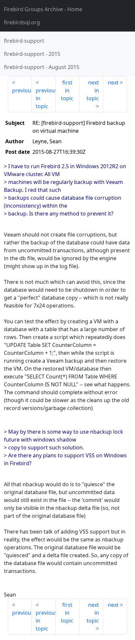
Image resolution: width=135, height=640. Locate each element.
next (113, 82)
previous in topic (46, 98)
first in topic (67, 90)
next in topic (93, 90)
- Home (43, 9)
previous (22, 90)
